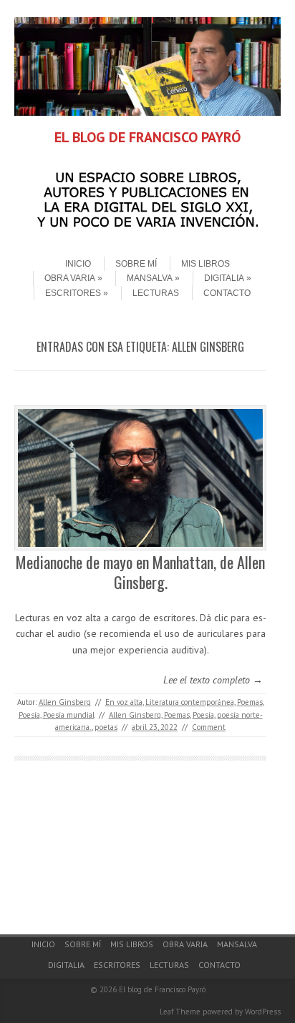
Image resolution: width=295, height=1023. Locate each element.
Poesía (29, 715)
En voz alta (123, 702)
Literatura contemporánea (189, 702)
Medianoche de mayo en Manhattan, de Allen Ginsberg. (140, 572)
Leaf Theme (180, 1012)
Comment (209, 727)
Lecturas (155, 293)
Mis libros (205, 264)
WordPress (263, 1012)
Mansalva (150, 278)
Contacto (227, 293)
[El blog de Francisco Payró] (147, 112)
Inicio (78, 264)
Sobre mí (136, 264)
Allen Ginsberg (65, 702)
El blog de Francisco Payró (162, 989)
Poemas (250, 702)
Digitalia (224, 278)
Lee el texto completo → (213, 679)
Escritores (73, 293)
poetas (106, 727)
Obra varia (69, 278)
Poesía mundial (69, 715)
